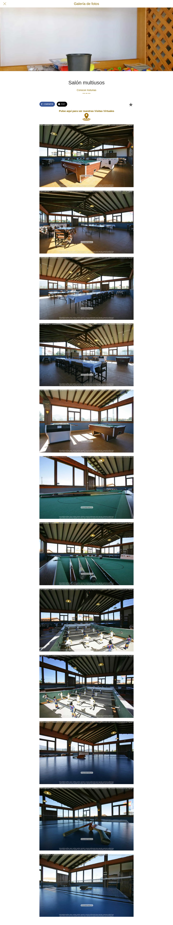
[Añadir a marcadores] (131, 104)
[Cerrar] (4, 3)
